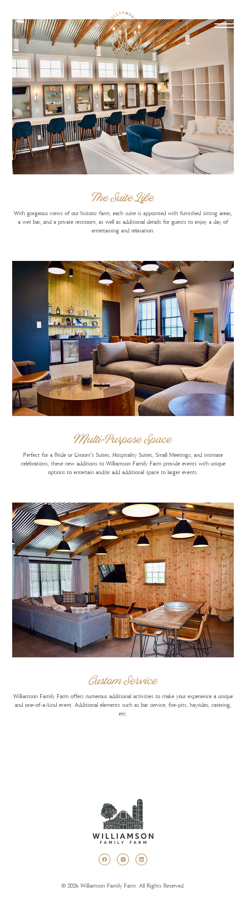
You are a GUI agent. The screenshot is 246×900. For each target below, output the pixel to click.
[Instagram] (123, 860)
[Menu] (224, 26)
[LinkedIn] (141, 860)
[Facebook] (105, 860)
